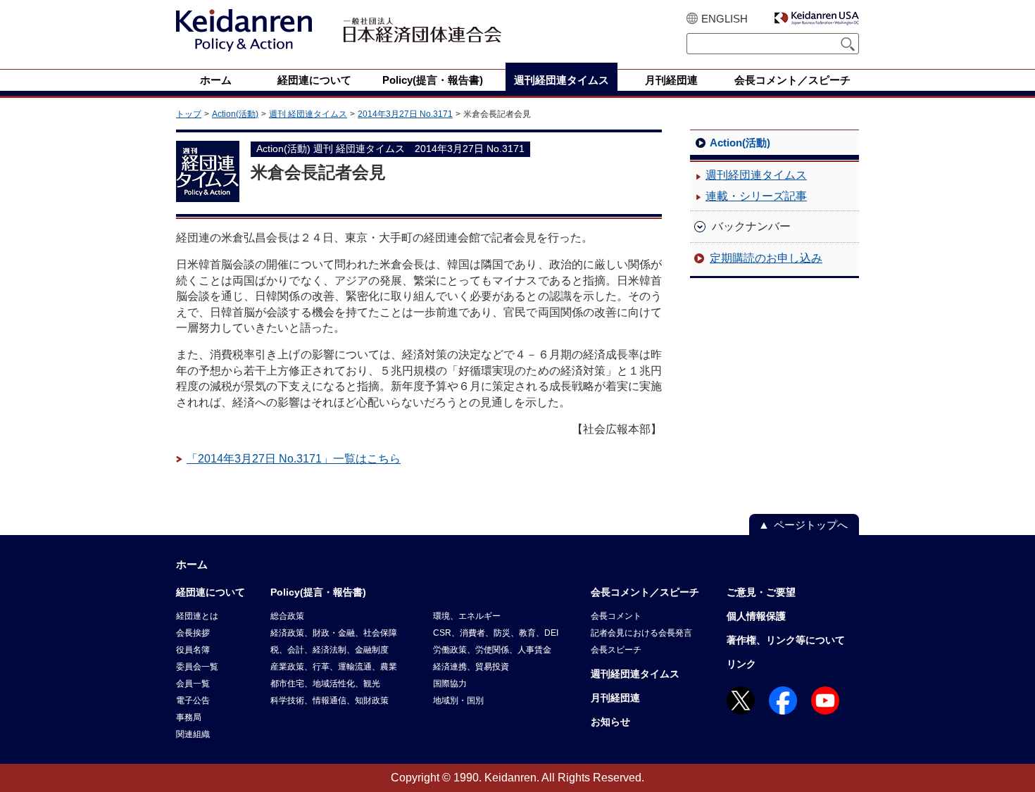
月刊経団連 (615, 697)
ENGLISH (724, 19)
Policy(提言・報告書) (318, 592)
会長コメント (616, 616)
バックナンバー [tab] (751, 226)
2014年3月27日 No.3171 (405, 114)
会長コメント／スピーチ (645, 592)
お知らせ (610, 721)
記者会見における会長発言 (641, 633)
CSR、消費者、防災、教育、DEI (495, 633)
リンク (741, 664)
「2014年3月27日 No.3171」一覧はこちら (294, 459)
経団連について (210, 592)
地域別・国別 (458, 700)
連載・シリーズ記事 (756, 196)
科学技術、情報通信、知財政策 (329, 700)
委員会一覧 (197, 667)
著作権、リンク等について (786, 640)
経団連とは (197, 616)
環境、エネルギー (467, 616)
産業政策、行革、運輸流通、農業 (333, 667)
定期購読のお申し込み (766, 258)
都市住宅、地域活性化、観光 (325, 684)
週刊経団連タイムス (756, 175)
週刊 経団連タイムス (308, 114)
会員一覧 (193, 684)
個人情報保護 (756, 616)
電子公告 (193, 700)
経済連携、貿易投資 (471, 667)
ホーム (192, 564)
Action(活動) (235, 114)
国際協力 (450, 684)
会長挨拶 (193, 633)
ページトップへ (811, 525)
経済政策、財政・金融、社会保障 (333, 633)
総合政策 (287, 616)
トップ (188, 114)
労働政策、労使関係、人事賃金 (492, 650)
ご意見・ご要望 (761, 592)
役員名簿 (193, 650)
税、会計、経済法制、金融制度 (329, 650)
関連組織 (193, 734)
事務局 (188, 717)
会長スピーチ (616, 650)
